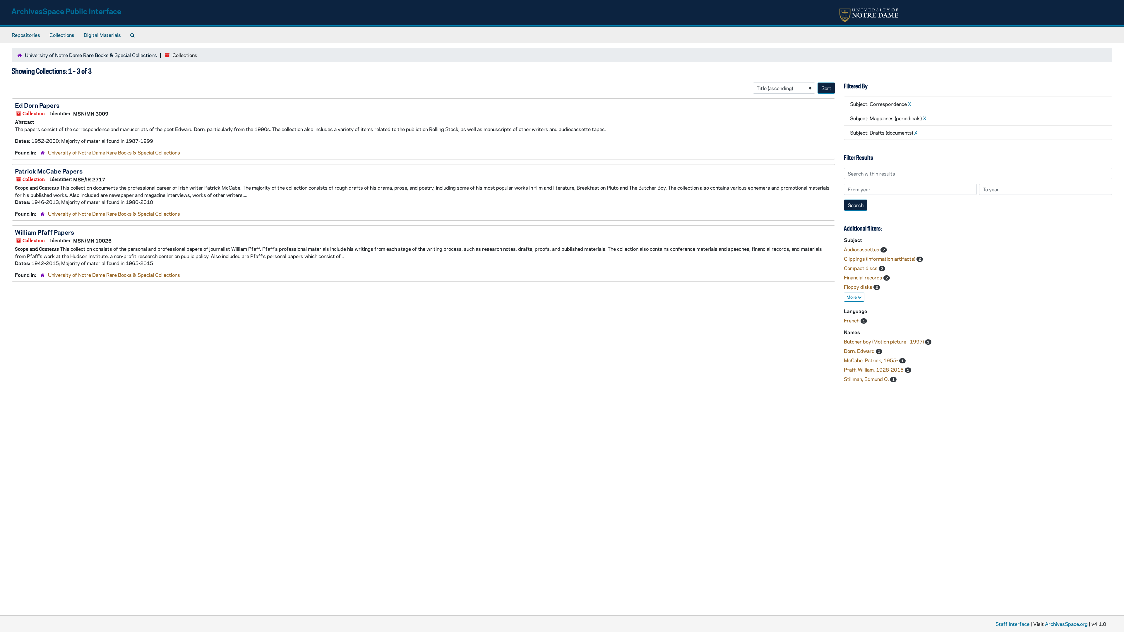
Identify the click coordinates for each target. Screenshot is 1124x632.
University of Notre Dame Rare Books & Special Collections (91, 55)
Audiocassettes (862, 249)
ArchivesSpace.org (1066, 624)
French (852, 320)
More (852, 297)
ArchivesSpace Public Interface (66, 11)
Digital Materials (102, 35)
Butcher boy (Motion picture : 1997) (884, 341)
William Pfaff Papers (44, 232)
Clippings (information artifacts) (880, 258)
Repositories (26, 35)
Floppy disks (858, 287)
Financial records (863, 277)
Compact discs (861, 268)
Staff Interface (1012, 624)
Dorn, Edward (860, 351)
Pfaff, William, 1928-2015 (874, 369)
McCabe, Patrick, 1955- (871, 360)
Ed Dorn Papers (37, 105)
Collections (61, 35)
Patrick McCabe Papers (49, 171)
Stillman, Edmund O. (867, 379)
